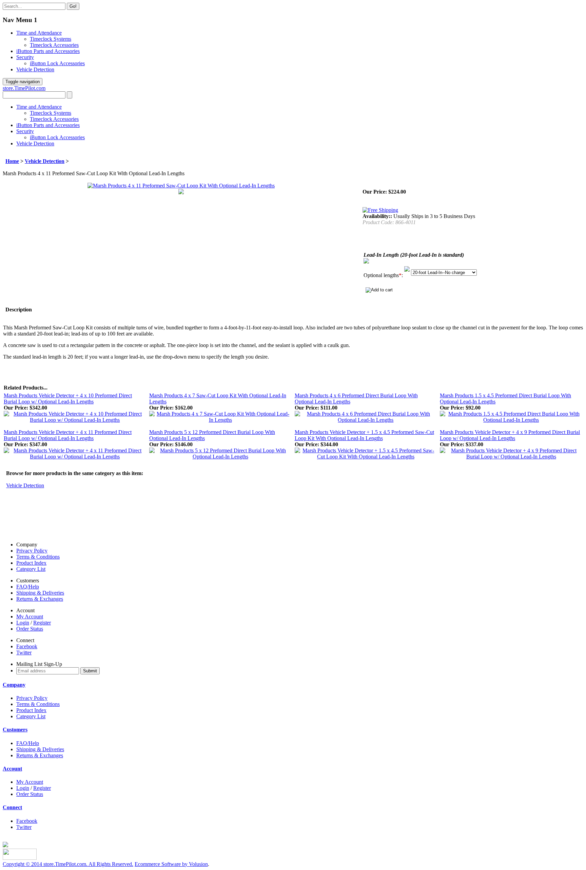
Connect (12, 807)
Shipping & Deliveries (40, 593)
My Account (29, 616)
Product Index (31, 563)
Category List (30, 569)
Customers (15, 729)
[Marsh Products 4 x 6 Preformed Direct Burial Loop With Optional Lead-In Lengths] (366, 420)
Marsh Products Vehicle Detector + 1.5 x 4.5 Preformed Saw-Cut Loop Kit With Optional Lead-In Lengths (364, 435)
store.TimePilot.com (24, 88)
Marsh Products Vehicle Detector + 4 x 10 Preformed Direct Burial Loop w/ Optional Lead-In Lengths (68, 398)
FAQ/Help (27, 587)
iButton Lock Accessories (57, 63)
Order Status (29, 629)
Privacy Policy (31, 551)
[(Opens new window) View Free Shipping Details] (380, 210)
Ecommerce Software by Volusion (171, 864)
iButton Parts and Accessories (48, 51)
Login (22, 623)
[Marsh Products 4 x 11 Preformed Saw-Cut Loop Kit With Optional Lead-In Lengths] (181, 185)
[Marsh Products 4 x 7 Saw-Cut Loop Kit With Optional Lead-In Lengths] (220, 420)
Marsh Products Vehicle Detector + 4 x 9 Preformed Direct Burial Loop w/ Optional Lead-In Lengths (510, 435)
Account (12, 769)
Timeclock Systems (50, 39)
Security (25, 57)
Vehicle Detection (35, 69)
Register (42, 623)
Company (14, 685)
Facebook (26, 646)
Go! (73, 6)
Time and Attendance (39, 33)
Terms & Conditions (38, 557)
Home (12, 161)
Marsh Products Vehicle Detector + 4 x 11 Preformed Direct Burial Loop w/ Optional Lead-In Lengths (68, 435)
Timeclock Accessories (54, 45)
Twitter (24, 652)
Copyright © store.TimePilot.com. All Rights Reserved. (68, 864)
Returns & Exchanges (39, 599)
